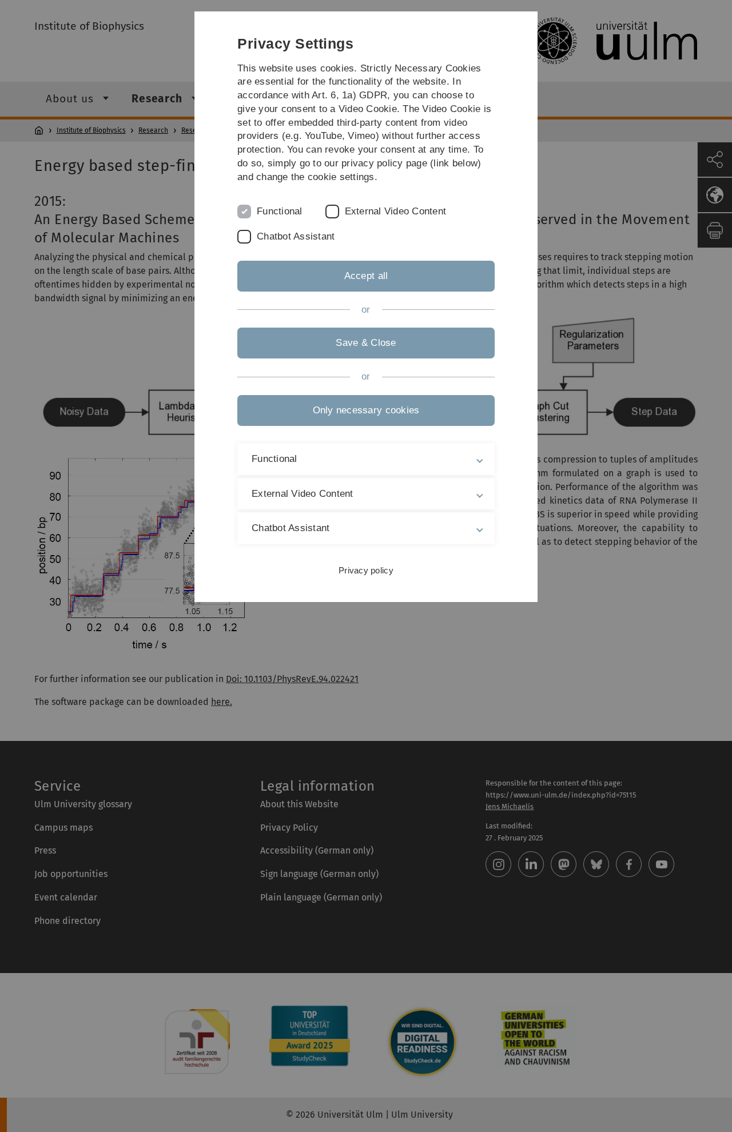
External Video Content (396, 211)
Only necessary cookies (366, 410)
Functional (280, 211)
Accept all (366, 275)
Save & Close (366, 342)
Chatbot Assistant (296, 236)
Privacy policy (366, 570)
